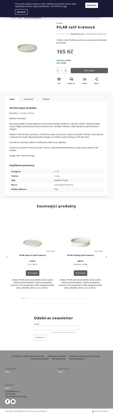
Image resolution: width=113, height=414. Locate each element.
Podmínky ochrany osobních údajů (84, 356)
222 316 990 (10, 394)
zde (65, 6)
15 (89, 298)
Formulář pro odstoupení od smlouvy (27, 356)
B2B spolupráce (59, 359)
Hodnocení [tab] (28, 99)
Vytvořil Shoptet (101, 411)
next (106, 256)
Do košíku (90, 70)
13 (81, 298)
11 (72, 298)
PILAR (24, 134)
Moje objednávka (76, 359)
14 (85, 298)
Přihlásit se (40, 337)
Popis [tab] (11, 99)
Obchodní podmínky (39, 359)
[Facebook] (7, 401)
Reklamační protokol (57, 356)
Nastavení (21, 12)
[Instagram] (13, 401)
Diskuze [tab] (46, 99)
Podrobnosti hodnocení (96, 34)
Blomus (59, 23)
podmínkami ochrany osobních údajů (64, 332)
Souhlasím (91, 5)
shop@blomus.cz (12, 391)
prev (7, 256)
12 (76, 298)
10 (67, 298)
